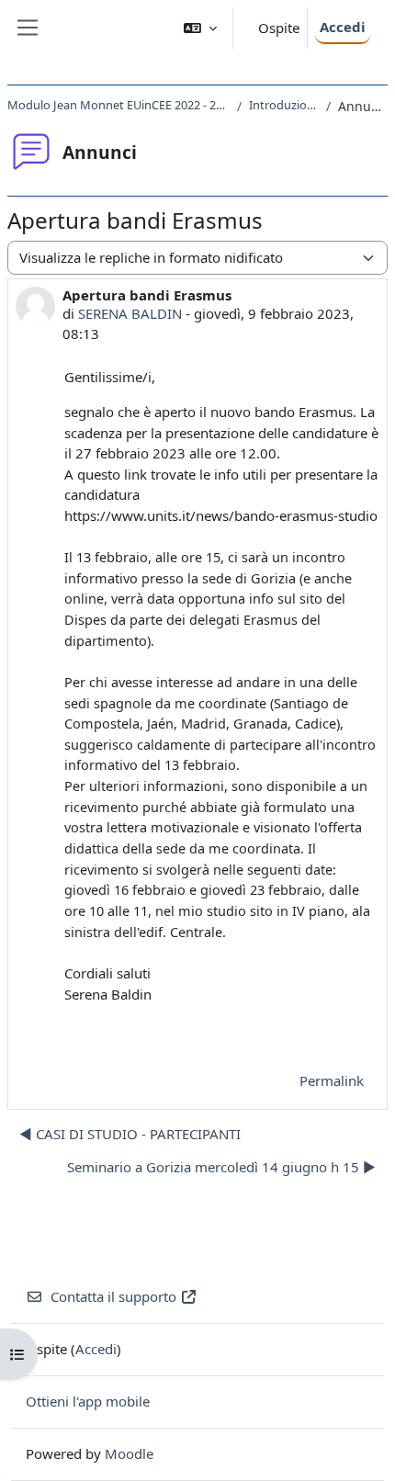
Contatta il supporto (113, 1296)
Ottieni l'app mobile (88, 1401)
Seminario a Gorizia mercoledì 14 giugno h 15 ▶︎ (221, 1167)
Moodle (129, 1453)
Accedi (343, 26)
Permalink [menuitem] (331, 1080)
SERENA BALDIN (130, 313)
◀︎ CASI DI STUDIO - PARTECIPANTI (130, 1134)
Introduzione (284, 104)
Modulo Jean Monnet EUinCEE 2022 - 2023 (118, 104)
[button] (200, 28)
